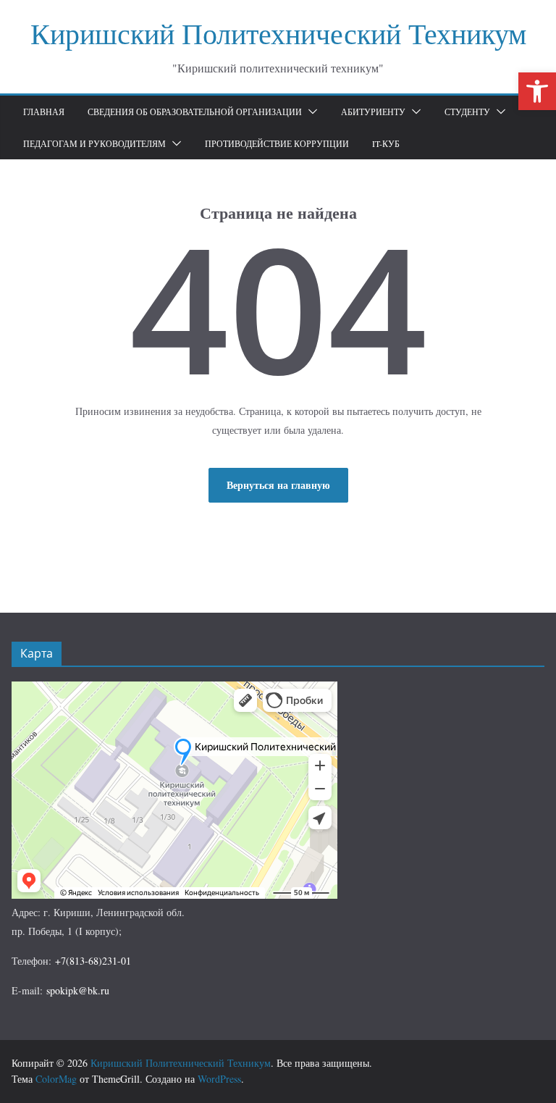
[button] (310, 111)
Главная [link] (43, 111)
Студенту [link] (467, 111)
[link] (537, 91)
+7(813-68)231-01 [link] (93, 961)
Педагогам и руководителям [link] (94, 143)
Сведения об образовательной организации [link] (195, 111)
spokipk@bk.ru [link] (77, 990)
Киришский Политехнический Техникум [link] (278, 33)
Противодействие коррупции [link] (277, 143)
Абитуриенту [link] (373, 111)
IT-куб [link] (386, 143)
